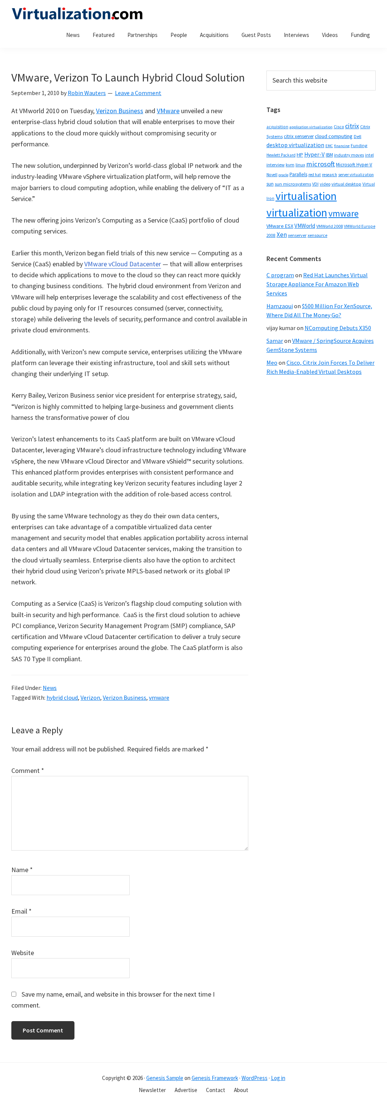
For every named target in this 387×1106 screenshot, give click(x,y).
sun (270, 184)
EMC (329, 145)
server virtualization (356, 174)
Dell (357, 136)
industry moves (349, 155)
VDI (315, 184)
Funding (359, 145)
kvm (290, 164)
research (329, 174)
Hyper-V (314, 154)
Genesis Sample (164, 1077)
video (325, 184)
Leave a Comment (138, 93)
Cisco (339, 126)
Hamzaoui (279, 306)
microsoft (320, 164)
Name (22, 869)
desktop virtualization (295, 145)
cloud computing (334, 136)
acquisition (277, 126)
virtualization (296, 213)
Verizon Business (119, 110)
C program (280, 275)
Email (21, 911)
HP (300, 154)
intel (369, 155)
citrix (352, 125)
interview (275, 164)
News (50, 687)
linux (300, 164)
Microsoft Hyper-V (354, 164)
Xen (282, 234)
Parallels (298, 174)
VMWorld (304, 225)
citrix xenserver (299, 136)
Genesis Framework (215, 1077)
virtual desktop (346, 184)
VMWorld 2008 (329, 226)
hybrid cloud (62, 697)
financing (342, 145)
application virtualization (311, 126)
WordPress (254, 1077)
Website (22, 952)
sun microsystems (293, 184)
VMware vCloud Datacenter (122, 264)
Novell (271, 174)
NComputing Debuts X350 (338, 328)
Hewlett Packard (281, 155)
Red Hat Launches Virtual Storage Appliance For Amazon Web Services (317, 284)
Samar (274, 340)
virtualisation (306, 196)
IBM (329, 155)
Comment (27, 770)
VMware (168, 110)
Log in (278, 1077)
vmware (159, 697)
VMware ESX (279, 226)
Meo (271, 362)
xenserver (297, 235)
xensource (317, 235)
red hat (314, 174)
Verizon (90, 697)
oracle (283, 174)
